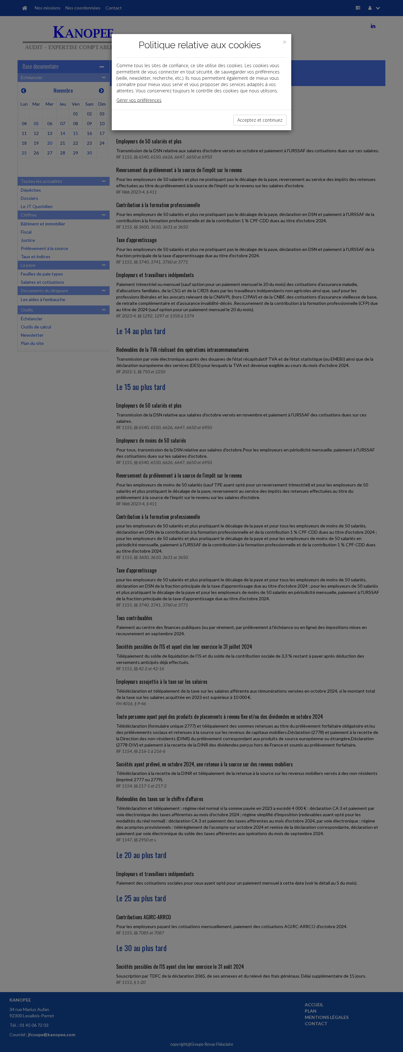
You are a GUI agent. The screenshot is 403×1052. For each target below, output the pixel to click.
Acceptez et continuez (259, 120)
